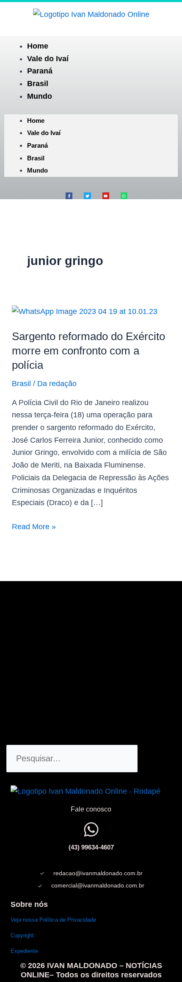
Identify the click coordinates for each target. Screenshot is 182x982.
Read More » (34, 526)
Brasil (37, 83)
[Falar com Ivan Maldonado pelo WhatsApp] (91, 829)
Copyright (22, 935)
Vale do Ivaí (48, 58)
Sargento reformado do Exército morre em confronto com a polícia (88, 350)
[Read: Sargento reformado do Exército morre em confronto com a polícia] (84, 311)
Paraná (39, 71)
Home (37, 46)
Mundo (39, 96)
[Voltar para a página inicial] (91, 14)
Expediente (24, 951)
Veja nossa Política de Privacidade (53, 920)
